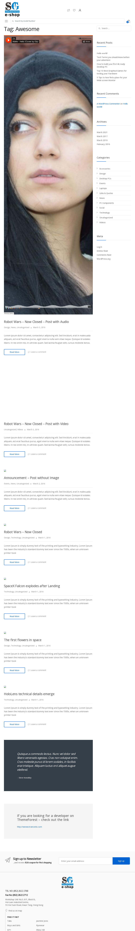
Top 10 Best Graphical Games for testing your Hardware (112, 72)
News (13, 327)
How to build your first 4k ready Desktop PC (111, 65)
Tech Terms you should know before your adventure (113, 58)
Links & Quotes (106, 193)
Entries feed (102, 250)
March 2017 (102, 136)
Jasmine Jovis (42, 920)
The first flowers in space (22, 640)
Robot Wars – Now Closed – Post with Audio (36, 321)
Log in (99, 247)
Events (7, 483)
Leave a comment (38, 352)
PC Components (106, 203)
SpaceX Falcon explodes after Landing (32, 586)
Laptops (103, 188)
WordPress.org (103, 258)
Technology (16, 537)
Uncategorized (23, 327)
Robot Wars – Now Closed (23, 532)
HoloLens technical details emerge (29, 694)
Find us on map (15, 910)
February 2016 (103, 144)
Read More (14, 352)
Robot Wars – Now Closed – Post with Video (36, 423)
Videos (20, 429)
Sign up (121, 861)
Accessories (104, 168)
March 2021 (102, 132)
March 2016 (102, 140)
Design (7, 327)
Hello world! (102, 53)
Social (101, 207)
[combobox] (67, 21)
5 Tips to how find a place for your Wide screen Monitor (112, 79)
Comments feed (104, 254)
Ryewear (40, 925)
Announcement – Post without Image (31, 477)
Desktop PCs (105, 178)
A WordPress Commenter (108, 103)
